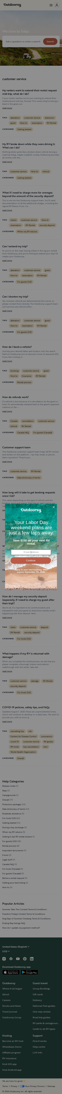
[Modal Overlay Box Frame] (31, 547)
